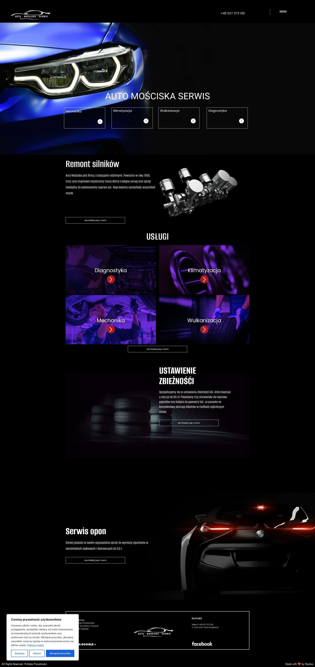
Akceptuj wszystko (60, 653)
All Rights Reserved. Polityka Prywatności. (25, 664)
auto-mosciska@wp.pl (209, 627)
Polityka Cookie (35, 645)
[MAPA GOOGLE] (95, 644)
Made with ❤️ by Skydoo (299, 664)
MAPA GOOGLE (83, 644)
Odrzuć (37, 653)
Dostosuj (19, 653)
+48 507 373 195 (232, 13)
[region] (43, 637)
